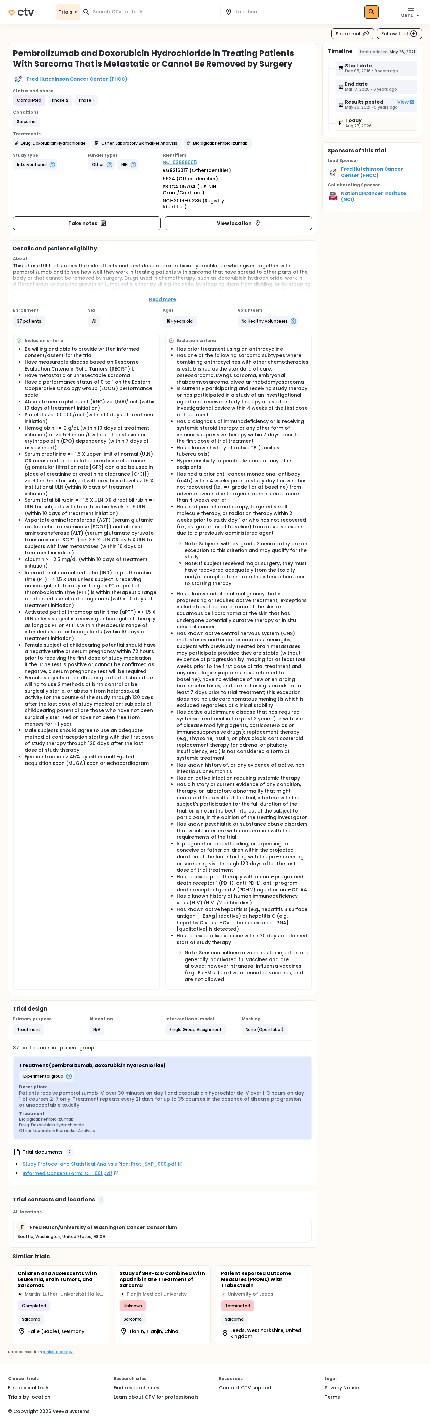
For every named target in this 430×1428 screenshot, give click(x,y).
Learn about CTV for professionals (156, 1397)
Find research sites (136, 1388)
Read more (162, 299)
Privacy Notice (342, 1388)
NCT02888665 (180, 162)
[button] (26, 121)
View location (234, 223)
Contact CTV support (245, 1388)
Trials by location (29, 1397)
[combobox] (154, 12)
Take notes (82, 223)
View (403, 102)
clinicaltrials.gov (57, 1352)
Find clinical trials (29, 1388)
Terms (332, 1397)
